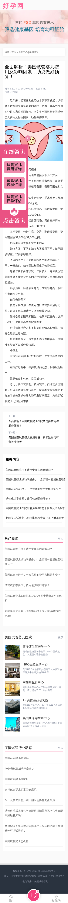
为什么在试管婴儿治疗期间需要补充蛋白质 (30, 800)
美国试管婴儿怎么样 (17, 841)
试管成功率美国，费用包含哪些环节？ (28, 498)
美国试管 (33, 52)
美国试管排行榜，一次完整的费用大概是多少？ (33, 488)
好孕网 (13, 5)
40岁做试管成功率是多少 (19, 768)
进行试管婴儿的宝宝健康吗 (20, 789)
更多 (60, 538)
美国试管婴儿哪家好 (17, 779)
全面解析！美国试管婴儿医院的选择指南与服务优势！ (33, 423)
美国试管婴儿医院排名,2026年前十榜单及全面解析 (34, 508)
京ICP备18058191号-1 (43, 871)
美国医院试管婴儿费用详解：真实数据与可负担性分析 (33, 439)
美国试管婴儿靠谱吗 (17, 757)
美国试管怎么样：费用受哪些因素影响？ (29, 469)
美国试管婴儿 (41, 881)
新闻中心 (23, 52)
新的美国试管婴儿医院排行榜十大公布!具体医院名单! (34, 517)
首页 (14, 52)
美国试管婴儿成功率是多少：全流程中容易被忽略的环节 (34, 479)
